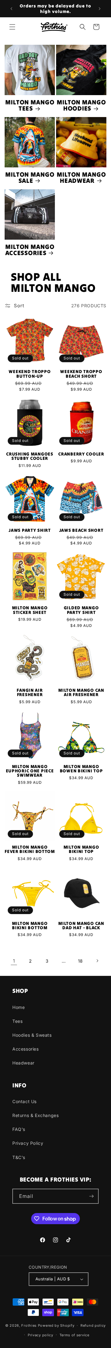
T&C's (18, 1157)
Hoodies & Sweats (32, 1035)
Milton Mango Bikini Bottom (30, 925)
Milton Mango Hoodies (81, 105)
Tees (17, 1021)
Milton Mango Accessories (30, 250)
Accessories (25, 1049)
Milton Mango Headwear (81, 177)
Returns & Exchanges (35, 1115)
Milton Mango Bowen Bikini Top (81, 768)
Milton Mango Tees (30, 105)
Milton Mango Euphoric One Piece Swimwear (30, 771)
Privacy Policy (27, 1143)
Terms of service (74, 1335)
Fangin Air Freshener (30, 692)
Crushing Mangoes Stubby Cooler (29, 456)
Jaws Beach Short (81, 530)
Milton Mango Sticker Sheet (30, 610)
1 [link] (14, 961)
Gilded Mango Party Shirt (81, 610)
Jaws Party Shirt (30, 530)
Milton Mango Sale (30, 177)
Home (18, 1007)
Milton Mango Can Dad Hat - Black (81, 925)
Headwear (23, 1062)
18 (80, 961)
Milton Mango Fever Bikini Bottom (30, 849)
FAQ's (18, 1129)
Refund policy (93, 1325)
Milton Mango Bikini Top (81, 849)
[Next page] (97, 961)
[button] (12, 27)
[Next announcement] (99, 8)
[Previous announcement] (11, 8)
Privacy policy (40, 1335)
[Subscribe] (91, 1196)
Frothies (29, 1325)
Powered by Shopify (56, 1325)
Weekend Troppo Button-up (30, 373)
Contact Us (24, 1101)
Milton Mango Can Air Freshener (81, 692)
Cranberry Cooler (81, 454)
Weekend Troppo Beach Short (81, 373)
